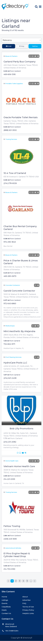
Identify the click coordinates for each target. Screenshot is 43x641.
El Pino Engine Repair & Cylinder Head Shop (17, 555)
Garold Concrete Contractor (19, 290)
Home (4, 597)
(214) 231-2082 (9, 442)
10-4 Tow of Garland (15, 173)
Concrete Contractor (13, 285)
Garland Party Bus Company (20, 61)
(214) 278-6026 (10, 183)
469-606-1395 (10, 74)
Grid (9, 46)
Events (4, 603)
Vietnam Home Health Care (19, 466)
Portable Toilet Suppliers (14, 83)
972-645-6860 (10, 304)
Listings (5, 600)
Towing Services (11, 139)
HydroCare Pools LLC (15, 362)
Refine (35, 46)
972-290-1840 (10, 242)
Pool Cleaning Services (14, 357)
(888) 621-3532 (10, 130)
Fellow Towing (12, 526)
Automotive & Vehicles (13, 548)
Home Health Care (12, 461)
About (25, 597)
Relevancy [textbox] (7, 40)
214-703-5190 (9, 569)
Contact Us (6, 613)
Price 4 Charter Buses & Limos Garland (21, 262)
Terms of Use (28, 607)
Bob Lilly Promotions (21, 428)
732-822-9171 (9, 344)
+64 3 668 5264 (11, 631)
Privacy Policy (28, 610)
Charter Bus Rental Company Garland (20, 227)
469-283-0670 (10, 276)
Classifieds (6, 607)
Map (22, 46)
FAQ (24, 603)
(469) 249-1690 (10, 539)
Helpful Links (28, 613)
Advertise (26, 600)
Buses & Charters (11, 56)
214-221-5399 (9, 479)
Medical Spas (10, 326)
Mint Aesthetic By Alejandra (19, 331)
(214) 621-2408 (10, 378)
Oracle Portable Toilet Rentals (21, 117)
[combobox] (21, 40)
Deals (4, 610)
